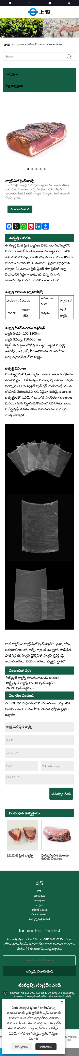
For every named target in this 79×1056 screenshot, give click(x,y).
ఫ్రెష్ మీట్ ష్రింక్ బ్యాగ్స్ (20, 855)
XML (69, 1040)
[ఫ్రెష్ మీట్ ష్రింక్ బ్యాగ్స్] (22, 835)
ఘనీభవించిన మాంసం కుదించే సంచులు (55, 857)
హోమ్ (39, 891)
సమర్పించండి (61, 794)
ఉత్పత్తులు (19, 44)
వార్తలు (39, 905)
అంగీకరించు (46, 1046)
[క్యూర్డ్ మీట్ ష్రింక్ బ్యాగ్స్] (36, 137)
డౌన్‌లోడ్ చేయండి (39, 909)
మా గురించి (39, 895)
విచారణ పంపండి (20, 209)
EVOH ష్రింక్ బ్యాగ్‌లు (42, 683)
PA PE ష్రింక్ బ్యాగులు (20, 688)
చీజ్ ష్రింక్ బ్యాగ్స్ (16, 678)
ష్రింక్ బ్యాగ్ (31, 44)
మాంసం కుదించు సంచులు (51, 44)
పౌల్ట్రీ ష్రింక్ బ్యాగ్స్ (17, 683)
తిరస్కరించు (21, 1046)
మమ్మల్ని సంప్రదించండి (39, 919)
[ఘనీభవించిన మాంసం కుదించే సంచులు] (57, 835)
